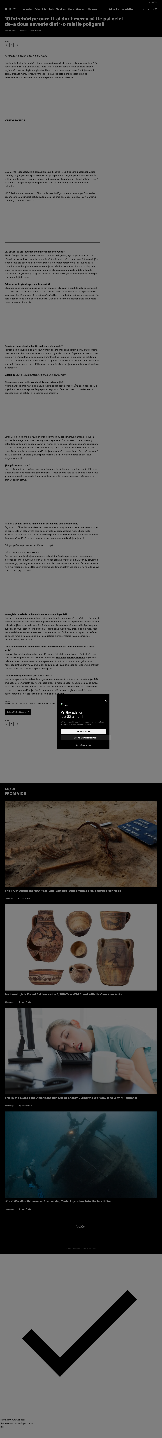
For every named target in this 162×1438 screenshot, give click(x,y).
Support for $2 (83, 731)
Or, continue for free (83, 745)
